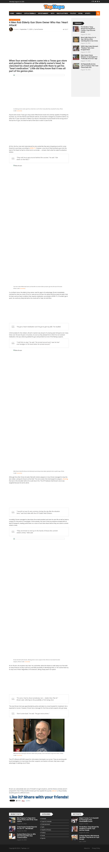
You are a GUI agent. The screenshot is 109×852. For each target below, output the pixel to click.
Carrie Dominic (38, 29)
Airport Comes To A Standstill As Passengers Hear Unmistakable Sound (88, 819)
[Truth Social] (93, 1)
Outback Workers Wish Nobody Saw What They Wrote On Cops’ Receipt (89, 837)
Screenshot (19, 111)
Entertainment (43, 13)
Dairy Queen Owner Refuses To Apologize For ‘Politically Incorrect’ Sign (89, 56)
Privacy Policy (96, 848)
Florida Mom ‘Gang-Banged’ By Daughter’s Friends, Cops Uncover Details (88, 29)
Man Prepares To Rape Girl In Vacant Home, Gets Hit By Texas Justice (27, 819)
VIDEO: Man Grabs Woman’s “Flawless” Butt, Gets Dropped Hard (89, 47)
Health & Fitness (62, 13)
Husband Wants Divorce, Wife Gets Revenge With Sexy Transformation (26, 835)
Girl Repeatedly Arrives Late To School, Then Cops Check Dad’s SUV (89, 65)
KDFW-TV (33, 148)
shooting (65, 479)
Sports (87, 13)
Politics (73, 13)
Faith (52, 13)
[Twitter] (95, 1)
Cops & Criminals (30, 13)
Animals (19, 13)
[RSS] (99, 1)
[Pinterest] (97, 1)
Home (12, 13)
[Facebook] (92, 1)
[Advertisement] (39, 46)
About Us (87, 848)
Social (80, 13)
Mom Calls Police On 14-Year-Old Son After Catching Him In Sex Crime (89, 39)
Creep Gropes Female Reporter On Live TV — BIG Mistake (27, 827)
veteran (54, 791)
